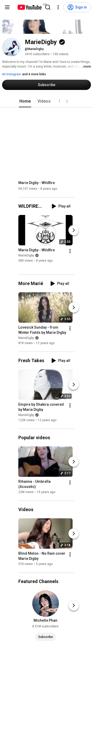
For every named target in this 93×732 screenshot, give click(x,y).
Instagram (13, 74)
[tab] (25, 101)
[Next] (73, 230)
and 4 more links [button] (34, 74)
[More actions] (70, 251)
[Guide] (7, 7)
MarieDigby (26, 255)
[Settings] (58, 7)
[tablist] (46, 101)
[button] (67, 101)
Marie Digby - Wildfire (36, 183)
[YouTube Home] (29, 7)
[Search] (48, 7)
